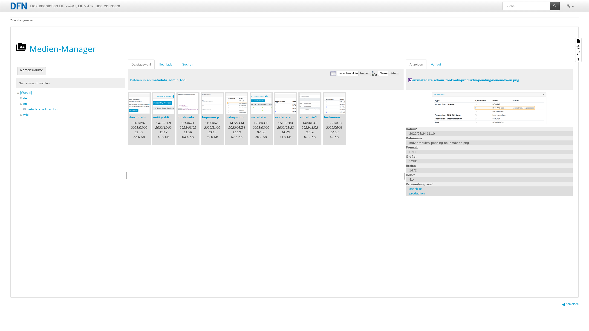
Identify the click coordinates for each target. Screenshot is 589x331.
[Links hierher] (578, 53)
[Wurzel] (26, 92)
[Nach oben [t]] (578, 59)
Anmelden (572, 304)
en (25, 104)
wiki (26, 115)
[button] (570, 6)
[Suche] (555, 6)
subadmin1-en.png (314, 117)
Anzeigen (416, 64)
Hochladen (166, 64)
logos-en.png (212, 117)
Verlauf (436, 64)
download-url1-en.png (146, 117)
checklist (415, 189)
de (25, 98)
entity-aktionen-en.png (171, 117)
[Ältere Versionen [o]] (578, 46)
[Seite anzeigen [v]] (578, 40)
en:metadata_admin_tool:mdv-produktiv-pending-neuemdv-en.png (465, 80)
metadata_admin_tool (42, 109)
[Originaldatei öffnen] (489, 108)
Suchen (187, 64)
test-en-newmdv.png (340, 117)
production (417, 193)
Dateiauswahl (141, 64)
